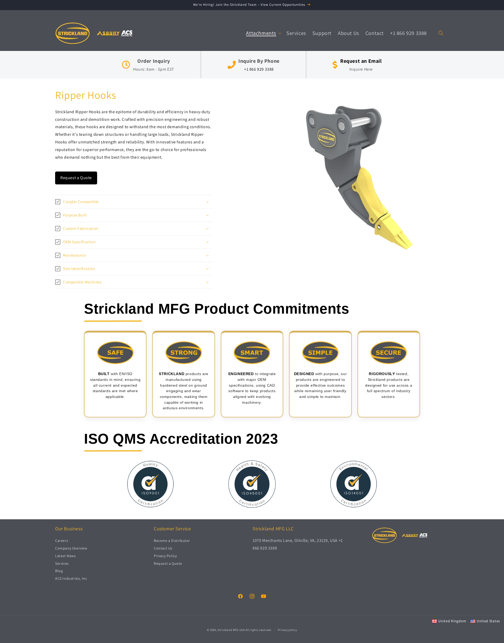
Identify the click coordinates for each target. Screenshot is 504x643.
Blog (59, 571)
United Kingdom (452, 621)
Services (62, 563)
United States (488, 621)
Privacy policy (287, 629)
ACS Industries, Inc (71, 578)
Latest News (65, 555)
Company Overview (71, 548)
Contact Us (163, 548)
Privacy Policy (165, 555)
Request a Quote (76, 178)
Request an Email (361, 61)
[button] (263, 33)
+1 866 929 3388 (259, 69)
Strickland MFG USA (231, 630)
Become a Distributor (172, 540)
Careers (61, 540)
